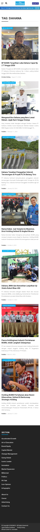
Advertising (6, 502)
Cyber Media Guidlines (8, 527)
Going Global (6, 458)
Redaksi (4, 131)
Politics (4, 477)
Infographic (6, 488)
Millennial (5, 473)
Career (4, 498)
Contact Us (6, 506)
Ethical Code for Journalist (9, 529)
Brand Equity (6, 446)
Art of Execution (7, 28)
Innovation (5, 465)
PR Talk (4, 481)
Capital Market (7, 450)
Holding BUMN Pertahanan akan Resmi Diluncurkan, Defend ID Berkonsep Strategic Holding (18, 397)
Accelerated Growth (9, 137)
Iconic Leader (7, 461)
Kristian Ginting (6, 77)
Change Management (9, 82)
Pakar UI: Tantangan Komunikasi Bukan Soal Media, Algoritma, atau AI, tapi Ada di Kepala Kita (18, 8)
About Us (5, 494)
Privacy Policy (21, 527)
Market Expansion (8, 469)
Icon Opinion (6, 484)
